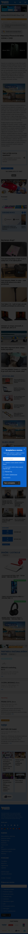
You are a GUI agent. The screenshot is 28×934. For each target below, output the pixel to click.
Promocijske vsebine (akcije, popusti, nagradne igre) (13, 467)
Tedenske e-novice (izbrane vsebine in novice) (13, 463)
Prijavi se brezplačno (9, 483)
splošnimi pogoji (13, 474)
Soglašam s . (11, 474)
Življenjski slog (8, 471)
